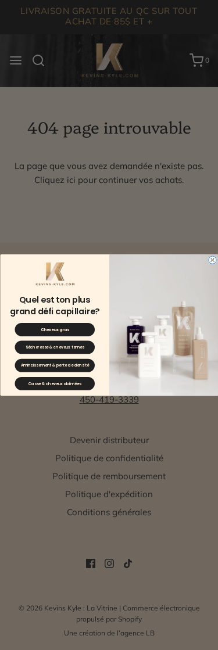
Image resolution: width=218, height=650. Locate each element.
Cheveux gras (54, 330)
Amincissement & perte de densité (54, 365)
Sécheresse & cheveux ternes (54, 347)
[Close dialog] (212, 260)
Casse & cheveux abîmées (54, 384)
